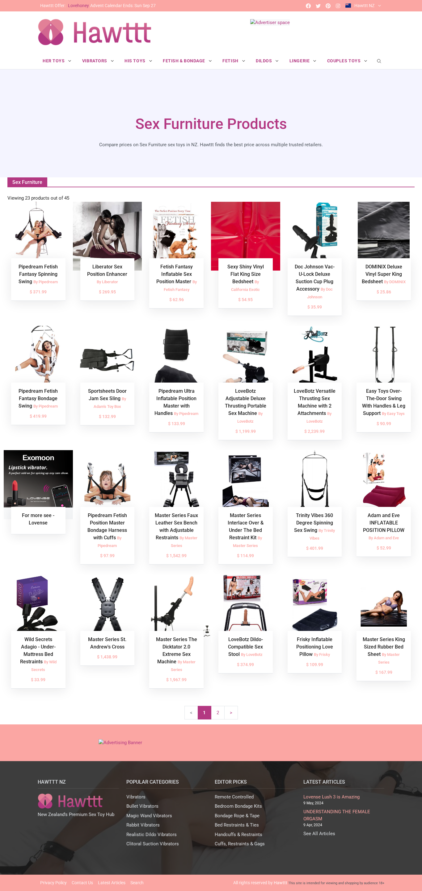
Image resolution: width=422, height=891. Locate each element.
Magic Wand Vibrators (149, 815)
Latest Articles (111, 882)
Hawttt (280, 882)
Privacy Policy (53, 882)
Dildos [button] (264, 60)
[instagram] (338, 5)
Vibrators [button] (95, 60)
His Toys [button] (135, 60)
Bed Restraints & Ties (237, 825)
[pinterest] (328, 5)
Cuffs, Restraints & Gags (240, 844)
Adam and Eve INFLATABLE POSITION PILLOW (383, 522)
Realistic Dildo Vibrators (151, 834)
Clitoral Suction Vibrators (152, 844)
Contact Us (82, 882)
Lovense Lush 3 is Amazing (331, 797)
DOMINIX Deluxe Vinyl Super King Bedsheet (382, 274)
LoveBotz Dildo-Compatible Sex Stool (245, 646)
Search (137, 882)
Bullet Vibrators (142, 806)
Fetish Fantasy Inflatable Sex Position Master (174, 274)
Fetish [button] (230, 60)
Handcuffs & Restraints (238, 834)
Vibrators (136, 797)
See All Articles (319, 833)
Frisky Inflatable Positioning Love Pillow (314, 646)
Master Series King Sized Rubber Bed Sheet (384, 646)
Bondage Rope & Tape (237, 815)
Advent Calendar (98, 5)
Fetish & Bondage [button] (184, 60)
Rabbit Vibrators (143, 825)
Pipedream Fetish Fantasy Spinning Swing (38, 274)
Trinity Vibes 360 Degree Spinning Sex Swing (313, 522)
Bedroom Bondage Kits (238, 806)
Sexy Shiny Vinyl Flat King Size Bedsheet (245, 274)
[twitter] (318, 5)
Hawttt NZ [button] (364, 5)
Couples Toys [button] (344, 60)
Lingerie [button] (300, 60)
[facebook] (308, 5)
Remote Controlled (234, 797)
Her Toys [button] (54, 60)
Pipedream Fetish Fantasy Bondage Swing (38, 398)
